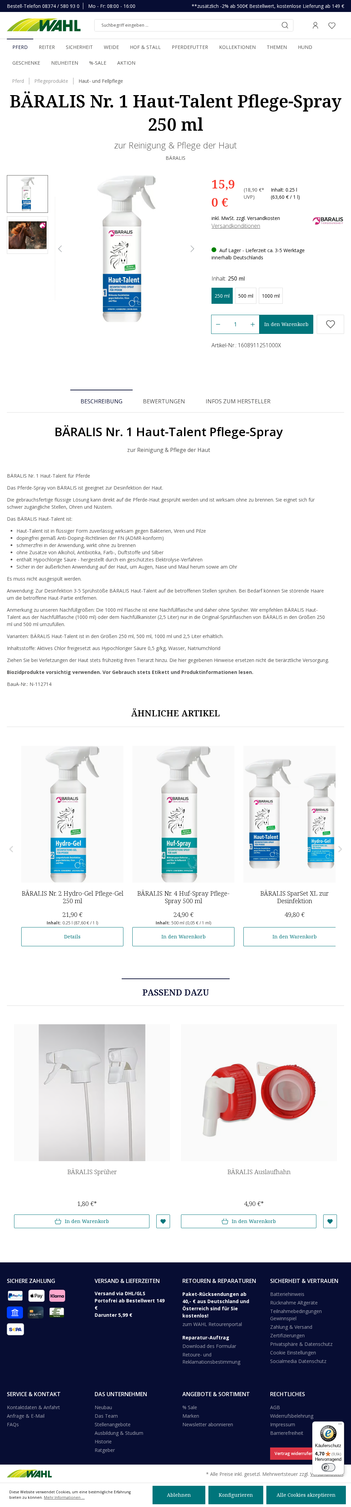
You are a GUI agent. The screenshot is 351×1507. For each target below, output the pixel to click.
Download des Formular (209, 1346)
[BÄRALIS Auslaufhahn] (259, 1092)
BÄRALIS (175, 158)
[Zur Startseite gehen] (44, 25)
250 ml (222, 296)
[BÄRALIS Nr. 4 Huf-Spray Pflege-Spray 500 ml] (183, 814)
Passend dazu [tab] (175, 992)
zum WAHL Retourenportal (212, 1324)
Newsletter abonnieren (207, 1424)
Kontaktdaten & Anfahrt (33, 1407)
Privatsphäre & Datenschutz (301, 1344)
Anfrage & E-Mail (26, 1416)
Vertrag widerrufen (294, 1453)
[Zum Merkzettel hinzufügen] (330, 324)
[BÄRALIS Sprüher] (92, 1092)
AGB (275, 1407)
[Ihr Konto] (315, 25)
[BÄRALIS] (328, 220)
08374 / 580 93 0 (61, 6)
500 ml (245, 296)
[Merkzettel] (332, 25)
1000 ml (271, 296)
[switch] (328, 1467)
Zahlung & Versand (291, 1327)
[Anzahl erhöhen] (252, 324)
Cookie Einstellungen (293, 1352)
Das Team (106, 1416)
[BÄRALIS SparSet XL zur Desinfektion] (294, 814)
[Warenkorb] (342, 25)
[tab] (101, 401)
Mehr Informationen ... (64, 1497)
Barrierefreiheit (286, 1433)
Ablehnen (179, 1495)
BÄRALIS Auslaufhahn (259, 1172)
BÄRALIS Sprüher (92, 1172)
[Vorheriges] (60, 249)
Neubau (103, 1407)
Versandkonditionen (235, 226)
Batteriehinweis (287, 1294)
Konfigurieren (236, 1495)
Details (72, 936)
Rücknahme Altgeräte (294, 1302)
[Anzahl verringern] (218, 324)
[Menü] (340, 1425)
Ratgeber (105, 1450)
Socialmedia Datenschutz (298, 1361)
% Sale (189, 1407)
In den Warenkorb (286, 324)
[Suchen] (285, 25)
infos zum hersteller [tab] (238, 401)
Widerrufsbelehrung (291, 1416)
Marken (190, 1416)
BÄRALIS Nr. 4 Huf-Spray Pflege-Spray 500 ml (183, 897)
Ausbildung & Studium (119, 1433)
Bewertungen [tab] (164, 401)
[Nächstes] (192, 249)
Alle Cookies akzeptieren (306, 1495)
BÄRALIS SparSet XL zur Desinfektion (294, 897)
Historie (103, 1441)
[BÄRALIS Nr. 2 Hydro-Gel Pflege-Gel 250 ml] (72, 814)
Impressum (282, 1424)
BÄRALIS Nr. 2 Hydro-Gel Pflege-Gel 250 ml (72, 897)
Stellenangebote (113, 1424)
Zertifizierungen (287, 1335)
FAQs (13, 1424)
